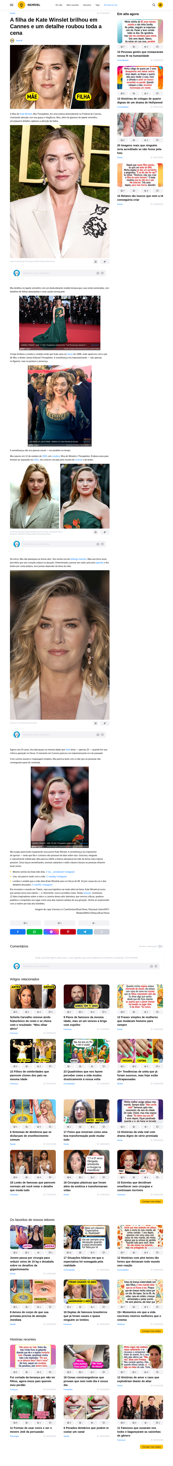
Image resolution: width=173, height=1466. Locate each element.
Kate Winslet (26, 114)
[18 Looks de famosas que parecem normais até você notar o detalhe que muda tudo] (33, 1162)
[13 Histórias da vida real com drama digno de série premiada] (140, 1112)
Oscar (70, 354)
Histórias (121, 1324)
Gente (12, 13)
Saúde (13, 1144)
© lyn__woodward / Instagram (60, 872)
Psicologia (14, 1436)
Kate (68, 749)
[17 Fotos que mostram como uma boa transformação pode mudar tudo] (87, 1112)
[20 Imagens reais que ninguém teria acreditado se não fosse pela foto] (140, 125)
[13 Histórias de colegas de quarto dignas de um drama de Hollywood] (140, 78)
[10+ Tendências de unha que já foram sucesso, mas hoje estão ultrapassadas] (140, 1051)
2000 (44, 456)
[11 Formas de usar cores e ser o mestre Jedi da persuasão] (33, 1408)
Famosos (14, 1033)
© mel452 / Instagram (42, 885)
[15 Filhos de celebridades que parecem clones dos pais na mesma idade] (33, 1051)
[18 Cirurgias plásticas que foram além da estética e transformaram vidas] (87, 1162)
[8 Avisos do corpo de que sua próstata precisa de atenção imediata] (33, 1292)
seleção (87, 893)
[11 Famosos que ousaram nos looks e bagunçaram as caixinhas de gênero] (140, 1408)
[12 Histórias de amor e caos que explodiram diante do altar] (140, 1357)
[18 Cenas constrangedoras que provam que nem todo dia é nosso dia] (87, 1357)
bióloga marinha (78, 559)
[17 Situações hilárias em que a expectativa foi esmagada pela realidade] (87, 1237)
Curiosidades (123, 60)
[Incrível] (29, 5)
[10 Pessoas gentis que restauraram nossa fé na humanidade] (140, 32)
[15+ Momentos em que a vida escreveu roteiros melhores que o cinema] (140, 1292)
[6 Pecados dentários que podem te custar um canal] (87, 1408)
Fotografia (68, 1389)
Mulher (120, 1084)
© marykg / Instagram (56, 876)
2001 (36, 460)
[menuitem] (58, 5)
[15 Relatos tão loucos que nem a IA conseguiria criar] (140, 176)
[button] (25, 923)
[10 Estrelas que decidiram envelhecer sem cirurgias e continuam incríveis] (140, 1162)
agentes (100, 562)
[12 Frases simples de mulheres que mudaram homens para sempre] (140, 997)
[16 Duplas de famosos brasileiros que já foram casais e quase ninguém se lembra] (87, 1292)
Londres (56, 456)
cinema (78, 460)
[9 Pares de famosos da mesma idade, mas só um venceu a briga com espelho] (87, 997)
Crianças (14, 1389)
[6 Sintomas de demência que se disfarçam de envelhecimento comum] (33, 1112)
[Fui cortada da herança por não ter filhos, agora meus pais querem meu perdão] (33, 1357)
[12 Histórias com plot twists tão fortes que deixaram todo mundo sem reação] (140, 1237)
